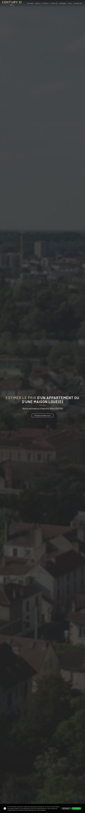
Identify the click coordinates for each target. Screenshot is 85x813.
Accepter (77, 808)
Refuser (67, 808)
